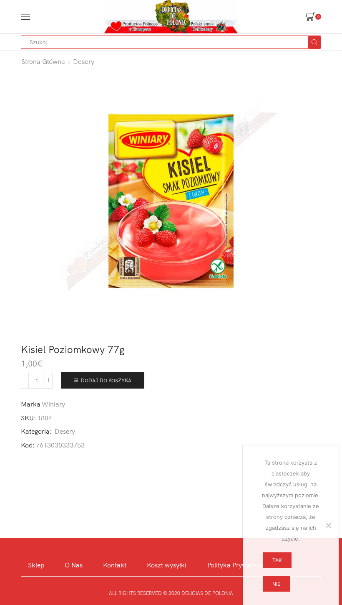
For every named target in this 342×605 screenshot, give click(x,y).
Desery (83, 61)
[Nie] (328, 525)
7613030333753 (60, 445)
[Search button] (314, 42)
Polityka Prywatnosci (237, 565)
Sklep (36, 565)
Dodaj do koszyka (106, 380)
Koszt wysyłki (166, 565)
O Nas (74, 565)
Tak (277, 560)
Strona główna (43, 61)
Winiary (53, 404)
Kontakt (114, 565)
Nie (276, 584)
